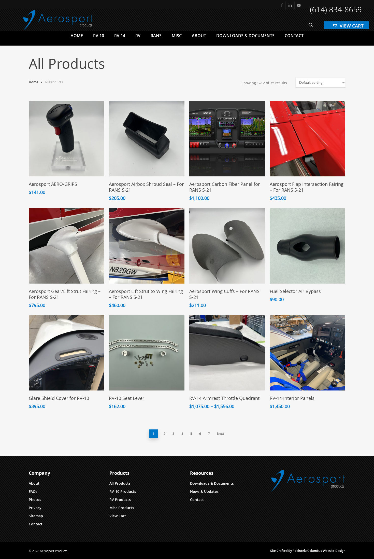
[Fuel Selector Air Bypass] (307, 246)
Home (33, 82)
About (34, 483)
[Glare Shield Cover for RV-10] (66, 353)
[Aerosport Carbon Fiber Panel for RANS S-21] (227, 138)
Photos (35, 499)
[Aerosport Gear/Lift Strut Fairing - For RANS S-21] (66, 246)
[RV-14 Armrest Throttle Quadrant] (227, 353)
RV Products (120, 499)
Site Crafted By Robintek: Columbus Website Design (308, 551)
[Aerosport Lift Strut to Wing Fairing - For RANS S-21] (146, 246)
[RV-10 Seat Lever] (146, 353)
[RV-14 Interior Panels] (307, 353)
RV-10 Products (122, 491)
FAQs (33, 491)
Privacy (35, 507)
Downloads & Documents (212, 483)
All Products (120, 483)
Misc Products (121, 507)
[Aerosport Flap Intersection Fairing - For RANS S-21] (307, 138)
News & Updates (204, 491)
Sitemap (36, 515)
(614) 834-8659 (336, 9)
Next (220, 433)
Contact (35, 524)
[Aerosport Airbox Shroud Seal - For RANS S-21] (146, 138)
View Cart (117, 515)
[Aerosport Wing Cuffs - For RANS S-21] (227, 246)
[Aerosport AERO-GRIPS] (66, 138)
